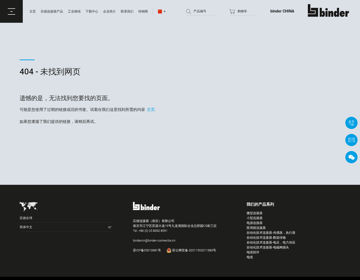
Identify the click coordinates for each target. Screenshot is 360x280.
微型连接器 (255, 213)
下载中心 (91, 11)
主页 (32, 11)
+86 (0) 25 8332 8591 (153, 231)
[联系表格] (351, 140)
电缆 (250, 257)
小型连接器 (255, 218)
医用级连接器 (256, 228)
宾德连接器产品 (52, 11)
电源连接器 (255, 223)
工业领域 (74, 11)
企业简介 (109, 11)
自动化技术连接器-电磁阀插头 (268, 247)
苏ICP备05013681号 (147, 250)
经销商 (143, 11)
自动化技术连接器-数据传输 (266, 237)
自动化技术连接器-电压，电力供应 (271, 242)
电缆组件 (253, 252)
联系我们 (127, 11)
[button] (11, 11)
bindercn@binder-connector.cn (154, 240)
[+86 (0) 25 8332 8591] (351, 123)
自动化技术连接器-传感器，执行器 (271, 232)
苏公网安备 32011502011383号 (193, 250)
